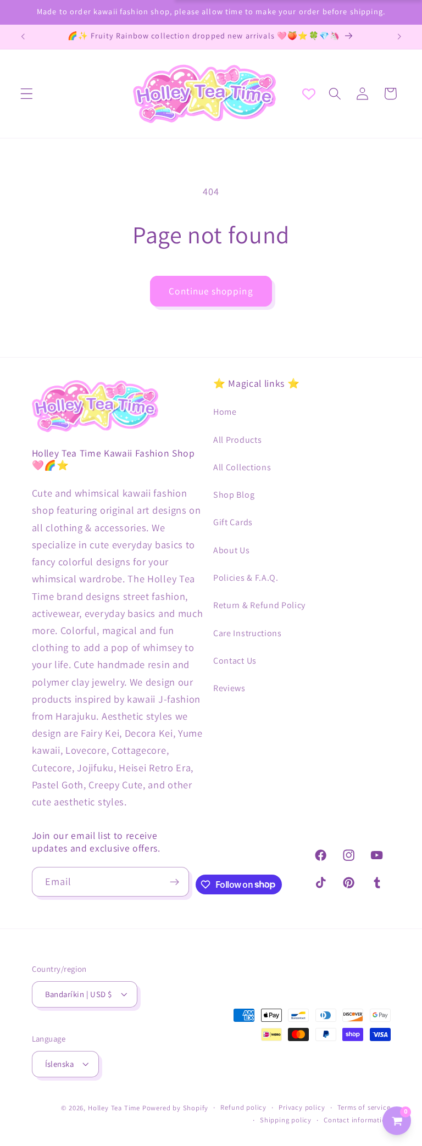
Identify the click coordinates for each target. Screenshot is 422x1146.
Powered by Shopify (175, 1107)
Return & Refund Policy (259, 605)
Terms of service (364, 1107)
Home (225, 412)
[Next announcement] (399, 37)
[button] (27, 94)
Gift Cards (233, 522)
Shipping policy (286, 1120)
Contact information (357, 1120)
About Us (231, 550)
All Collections (242, 467)
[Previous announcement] (23, 37)
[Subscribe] (175, 882)
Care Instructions (247, 633)
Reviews (229, 688)
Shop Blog (233, 494)
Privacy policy (302, 1107)
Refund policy (243, 1107)
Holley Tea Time (114, 1107)
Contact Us (235, 660)
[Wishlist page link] (308, 94)
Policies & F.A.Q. (246, 577)
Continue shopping (211, 291)
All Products (237, 440)
